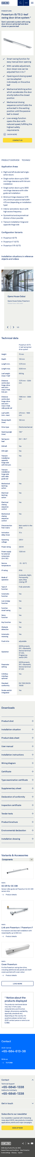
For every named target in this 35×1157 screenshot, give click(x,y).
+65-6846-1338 (12, 1087)
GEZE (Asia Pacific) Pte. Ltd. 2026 (11, 1148)
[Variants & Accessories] (17, 860)
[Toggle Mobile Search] (20, 3)
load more (17, 984)
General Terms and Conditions (10, 1150)
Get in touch (7, 1103)
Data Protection (24, 1150)
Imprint (20, 1152)
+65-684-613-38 (13, 1051)
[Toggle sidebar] (26, 3)
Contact (5, 1080)
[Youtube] (32, 1143)
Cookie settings (5, 1152)
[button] (8, 327)
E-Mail (7, 1022)
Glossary (14, 1152)
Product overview (10, 160)
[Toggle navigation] (32, 3)
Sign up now (17, 1128)
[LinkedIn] (28, 1143)
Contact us (17, 140)
